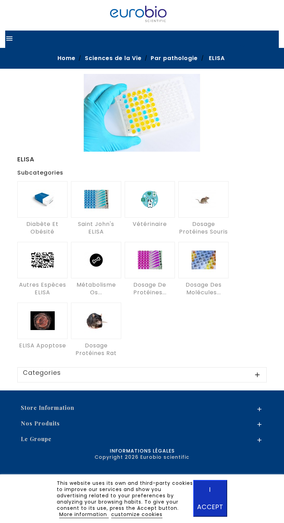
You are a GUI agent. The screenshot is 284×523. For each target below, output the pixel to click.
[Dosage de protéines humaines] (150, 260)
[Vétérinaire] (150, 199)
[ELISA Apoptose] (42, 321)
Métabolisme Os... (96, 288)
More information (84, 514)
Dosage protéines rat (96, 349)
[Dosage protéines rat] (96, 321)
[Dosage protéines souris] (203, 199)
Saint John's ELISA (96, 228)
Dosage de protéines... (150, 288)
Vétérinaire (150, 224)
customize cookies (136, 514)
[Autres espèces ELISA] (42, 260)
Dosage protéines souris (203, 228)
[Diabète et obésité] (42, 199)
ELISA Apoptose (42, 345)
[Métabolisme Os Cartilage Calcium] (96, 260)
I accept (210, 498)
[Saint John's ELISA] (96, 199)
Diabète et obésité (42, 228)
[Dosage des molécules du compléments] (203, 260)
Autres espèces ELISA (42, 288)
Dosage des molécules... (204, 288)
